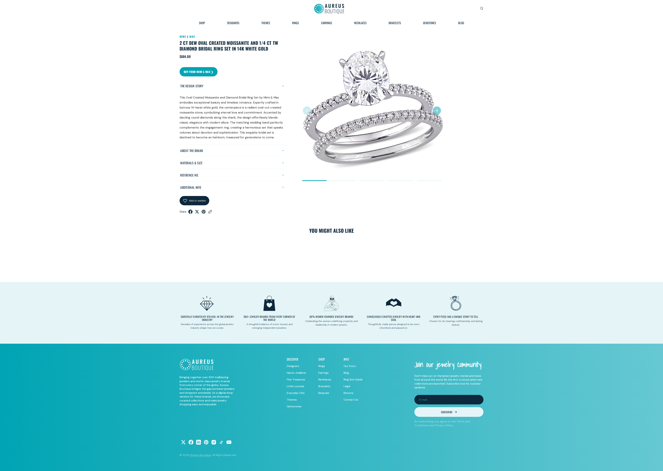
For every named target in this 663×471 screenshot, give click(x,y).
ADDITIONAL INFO (190, 187)
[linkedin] (198, 442)
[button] (307, 110)
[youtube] (229, 442)
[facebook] (190, 213)
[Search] (481, 8)
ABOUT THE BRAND (191, 150)
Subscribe (447, 412)
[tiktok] (221, 442)
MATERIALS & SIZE (191, 163)
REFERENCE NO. (189, 175)
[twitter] (197, 213)
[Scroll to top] (657, 465)
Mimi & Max (187, 37)
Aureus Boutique (200, 455)
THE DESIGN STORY (192, 86)
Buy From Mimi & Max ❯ (198, 72)
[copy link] (210, 213)
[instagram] (214, 442)
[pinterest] (203, 213)
